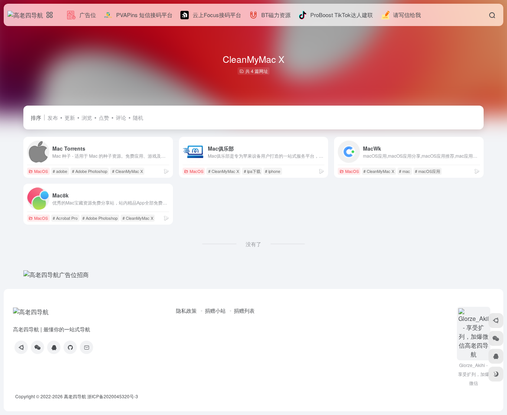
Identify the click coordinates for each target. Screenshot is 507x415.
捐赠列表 (244, 310)
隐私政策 (186, 310)
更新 (70, 117)
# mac (404, 171)
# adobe (60, 171)
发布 (53, 117)
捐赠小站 (215, 310)
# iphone (272, 171)
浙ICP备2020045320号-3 (113, 396)
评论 (121, 117)
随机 (138, 117)
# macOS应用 (427, 171)
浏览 (87, 117)
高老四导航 (75, 396)
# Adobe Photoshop (89, 171)
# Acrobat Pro (65, 218)
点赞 (104, 117)
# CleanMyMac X (127, 171)
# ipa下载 (252, 171)
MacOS (41, 171)
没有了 (253, 244)
